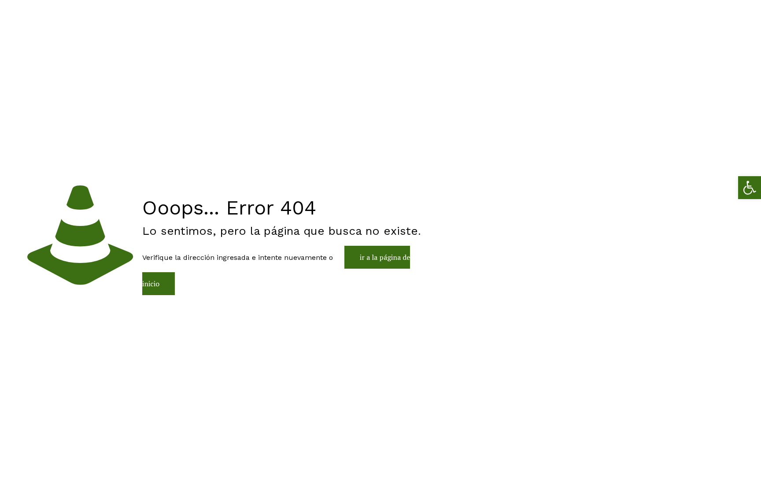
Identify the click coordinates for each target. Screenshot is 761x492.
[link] (749, 187)
